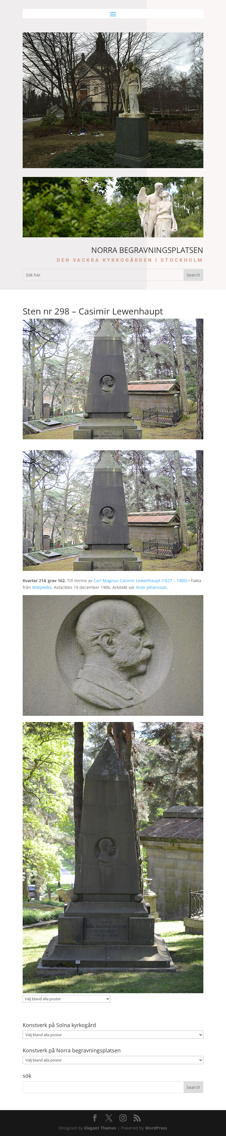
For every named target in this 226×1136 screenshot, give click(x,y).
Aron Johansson (151, 587)
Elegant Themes (100, 1128)
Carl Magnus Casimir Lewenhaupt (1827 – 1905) (140, 580)
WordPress (156, 1128)
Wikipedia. (42, 587)
